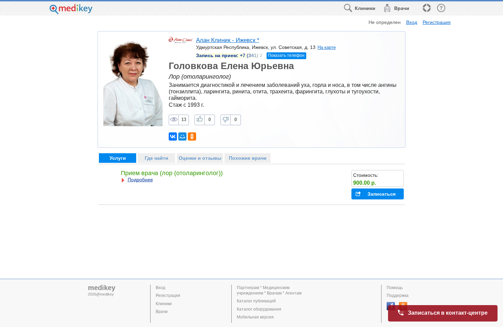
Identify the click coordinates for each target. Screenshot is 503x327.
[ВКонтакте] (173, 136)
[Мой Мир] (182, 136)
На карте (327, 47)
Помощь (395, 287)
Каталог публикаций (256, 301)
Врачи (162, 311)
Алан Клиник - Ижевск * (227, 40)
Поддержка (398, 295)
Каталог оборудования (259, 309)
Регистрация (437, 22)
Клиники (164, 303)
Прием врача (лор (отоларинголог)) (172, 173)
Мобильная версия (255, 317)
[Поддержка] (426, 8)
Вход (411, 22)
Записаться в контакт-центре (448, 313)
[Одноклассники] (192, 136)
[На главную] (71, 12)
